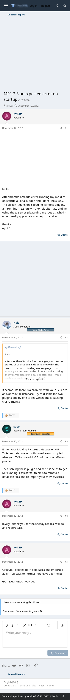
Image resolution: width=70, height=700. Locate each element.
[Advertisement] (35, 54)
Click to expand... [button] (35, 379)
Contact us (10, 685)
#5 (66, 561)
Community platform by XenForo (33, 696)
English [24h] (11, 682)
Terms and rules (27, 685)
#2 (66, 337)
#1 (66, 128)
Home (50, 685)
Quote (64, 234)
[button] (6, 625)
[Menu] (6, 5)
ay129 (9, 105)
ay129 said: (11, 347)
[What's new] (57, 6)
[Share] (61, 128)
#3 (66, 441)
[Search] (64, 6)
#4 (66, 515)
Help (41, 685)
